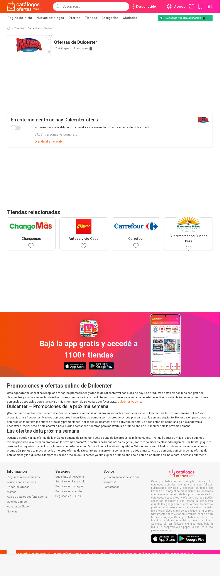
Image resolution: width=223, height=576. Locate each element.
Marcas (11, 492)
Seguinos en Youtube (68, 491)
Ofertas (74, 18)
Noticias (12, 511)
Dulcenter (34, 28)
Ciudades (130, 18)
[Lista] (209, 6)
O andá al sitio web (48, 141)
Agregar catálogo (18, 506)
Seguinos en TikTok (68, 496)
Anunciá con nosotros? (21, 482)
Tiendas (91, 18)
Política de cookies (182, 553)
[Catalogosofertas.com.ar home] (24, 6)
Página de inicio (19, 18)
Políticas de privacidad (153, 553)
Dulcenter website (129, 401)
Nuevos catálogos (50, 18)
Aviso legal (98, 553)
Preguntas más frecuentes (23, 477)
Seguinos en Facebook (70, 481)
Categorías (109, 18)
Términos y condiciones (122, 553)
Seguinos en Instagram (69, 486)
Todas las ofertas (18, 487)
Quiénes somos (17, 501)
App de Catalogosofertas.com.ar (27, 496)
